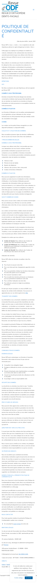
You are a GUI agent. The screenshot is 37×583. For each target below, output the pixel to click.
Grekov (4, 564)
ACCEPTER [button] (29, 577)
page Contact (17, 524)
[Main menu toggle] (33, 9)
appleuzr (9, 564)
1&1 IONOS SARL (23, 554)
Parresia (6, 545)
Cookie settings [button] (18, 577)
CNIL (26, 293)
